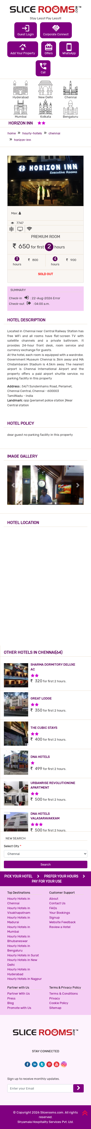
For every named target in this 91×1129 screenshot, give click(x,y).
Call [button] (43, 68)
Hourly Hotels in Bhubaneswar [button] (18, 939)
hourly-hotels (32, 133)
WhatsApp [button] (69, 49)
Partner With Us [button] (18, 993)
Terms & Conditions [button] (63, 993)
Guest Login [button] (25, 30)
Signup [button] (54, 917)
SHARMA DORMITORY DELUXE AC (53, 667)
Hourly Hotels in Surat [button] (23, 955)
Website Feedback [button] (62, 922)
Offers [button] (48, 49)
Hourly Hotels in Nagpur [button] (24, 979)
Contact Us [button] (57, 903)
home (12, 133)
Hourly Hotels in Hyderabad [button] (18, 972)
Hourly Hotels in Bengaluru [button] (18, 948)
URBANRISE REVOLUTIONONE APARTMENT (53, 785)
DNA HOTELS (40, 757)
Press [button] (11, 998)
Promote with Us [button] (19, 1008)
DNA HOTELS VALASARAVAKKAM (45, 816)
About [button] (53, 898)
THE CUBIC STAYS (44, 728)
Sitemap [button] (55, 1008)
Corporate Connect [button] (56, 30)
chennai (54, 133)
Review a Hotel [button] (59, 927)
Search (46, 864)
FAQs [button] (53, 908)
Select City (12, 846)
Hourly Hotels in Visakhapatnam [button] (18, 910)
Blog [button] (10, 1003)
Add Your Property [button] (22, 49)
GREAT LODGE (41, 698)
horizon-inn (22, 140)
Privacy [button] (54, 998)
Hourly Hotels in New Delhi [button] (22, 962)
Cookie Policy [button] (58, 1003)
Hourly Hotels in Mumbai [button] (18, 929)
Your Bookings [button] (59, 912)
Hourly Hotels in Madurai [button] (18, 920)
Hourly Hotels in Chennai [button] (18, 901)
